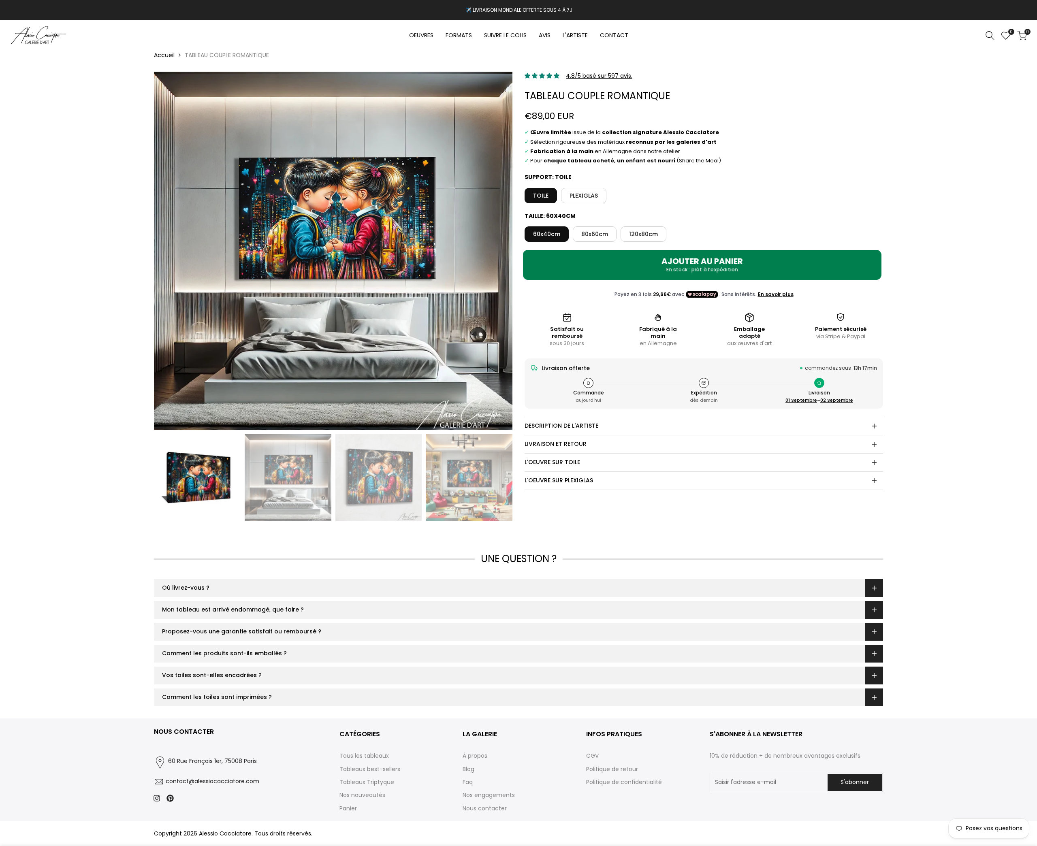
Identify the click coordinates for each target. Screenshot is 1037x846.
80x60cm (594, 234)
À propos (475, 756)
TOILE (540, 196)
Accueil (164, 55)
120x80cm (643, 234)
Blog (468, 769)
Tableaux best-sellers (369, 769)
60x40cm (546, 234)
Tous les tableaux (364, 756)
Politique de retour (612, 769)
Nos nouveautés (362, 795)
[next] (496, 251)
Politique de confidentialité (624, 782)
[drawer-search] (990, 35)
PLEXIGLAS (584, 196)
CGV (592, 756)
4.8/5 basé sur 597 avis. (599, 76)
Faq (468, 782)
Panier (348, 808)
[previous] (170, 251)
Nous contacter (485, 808)
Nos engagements (489, 795)
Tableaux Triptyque (366, 782)
